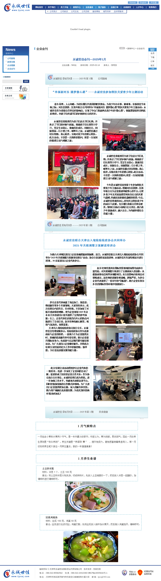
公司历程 (85, 11)
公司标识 (64, 11)
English (143, 2)
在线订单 (114, 7)
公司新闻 (11, 58)
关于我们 (52, 7)
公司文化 (75, 11)
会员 (152, 53)
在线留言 (127, 7)
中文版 (154, 2)
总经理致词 (118, 11)
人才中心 (140, 7)
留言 (152, 65)
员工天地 (64, 7)
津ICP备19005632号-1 (97, 573)
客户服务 (102, 7)
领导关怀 (107, 11)
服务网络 (96, 11)
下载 (152, 57)
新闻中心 (77, 7)
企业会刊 (11, 69)
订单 (152, 61)
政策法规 (11, 62)
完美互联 (97, 569)
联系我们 (152, 7)
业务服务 (89, 7)
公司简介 (53, 11)
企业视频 (11, 65)
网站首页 (39, 7)
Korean (133, 2)
